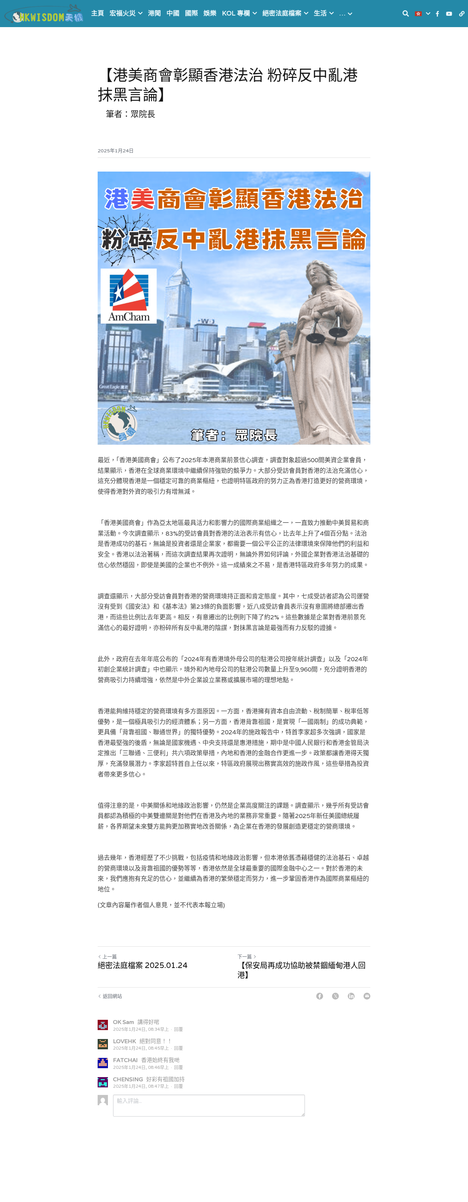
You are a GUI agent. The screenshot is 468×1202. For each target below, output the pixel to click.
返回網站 (112, 996)
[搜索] (406, 13)
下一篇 (244, 957)
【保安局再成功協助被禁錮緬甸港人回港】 (301, 970)
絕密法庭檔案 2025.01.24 (142, 965)
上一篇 (109, 957)
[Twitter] (335, 996)
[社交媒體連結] (437, 13)
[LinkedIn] (351, 996)
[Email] (367, 996)
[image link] (44, 13)
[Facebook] (319, 996)
